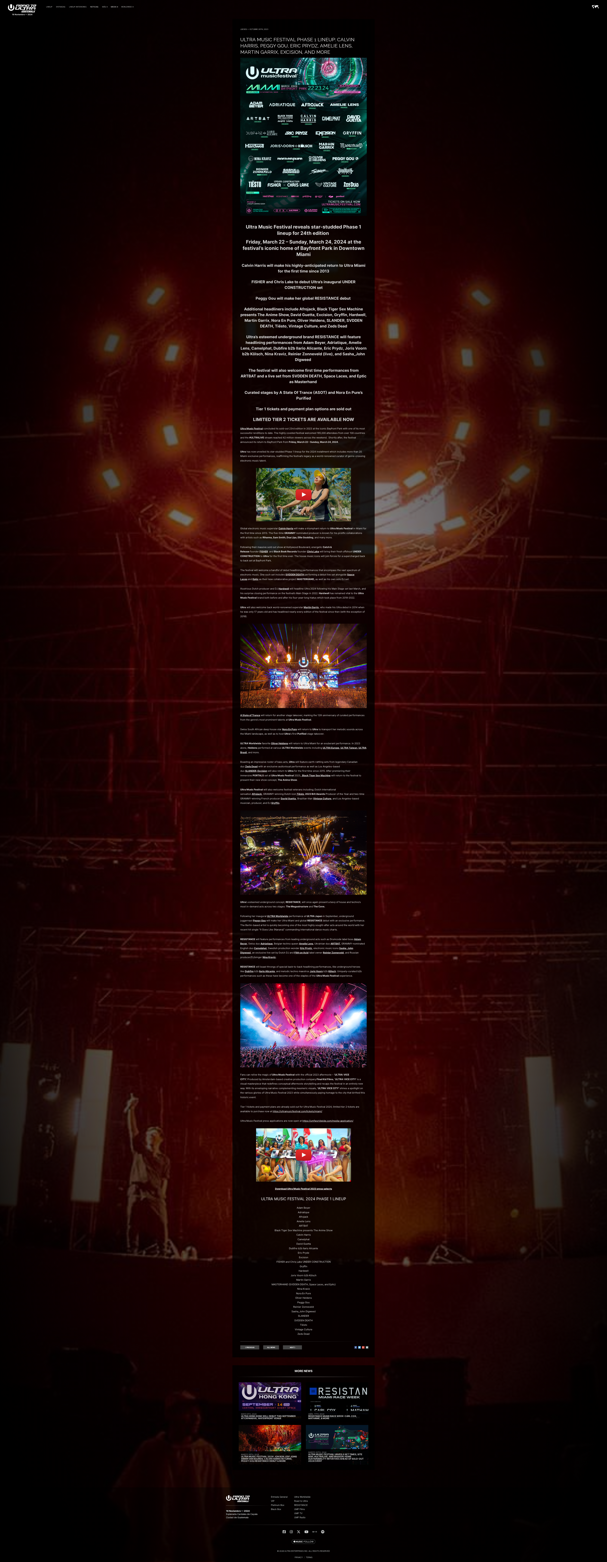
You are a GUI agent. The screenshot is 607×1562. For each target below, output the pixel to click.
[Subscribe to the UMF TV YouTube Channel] (306, 1532)
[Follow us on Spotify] (322, 1532)
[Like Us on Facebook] (284, 1532)
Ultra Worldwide (302, 1496)
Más (104, 7)
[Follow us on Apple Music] (303, 1542)
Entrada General (279, 1496)
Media (113, 7)
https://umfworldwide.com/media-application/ (327, 1120)
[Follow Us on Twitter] (298, 1532)
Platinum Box (277, 1505)
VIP (272, 1501)
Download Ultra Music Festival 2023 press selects (303, 1188)
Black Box (276, 1509)
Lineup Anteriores (77, 7)
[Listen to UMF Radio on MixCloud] (315, 1532)
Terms (309, 1557)
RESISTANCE (301, 1505)
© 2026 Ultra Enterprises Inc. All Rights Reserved (303, 1551)
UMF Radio (299, 1517)
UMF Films (299, 1509)
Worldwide (126, 7)
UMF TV (298, 1513)
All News (271, 1347)
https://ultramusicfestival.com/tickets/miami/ (297, 1111)
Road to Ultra (301, 1501)
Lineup (49, 7)
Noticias (94, 7)
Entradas (60, 7)
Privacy (299, 1557)
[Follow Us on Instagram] (291, 1532)
